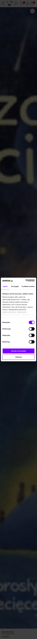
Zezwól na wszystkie (18, 351)
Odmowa (18, 357)
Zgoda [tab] (5, 286)
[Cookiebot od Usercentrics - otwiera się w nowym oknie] (26, 280)
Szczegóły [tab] (15, 286)
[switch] (32, 329)
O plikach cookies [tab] (28, 286)
